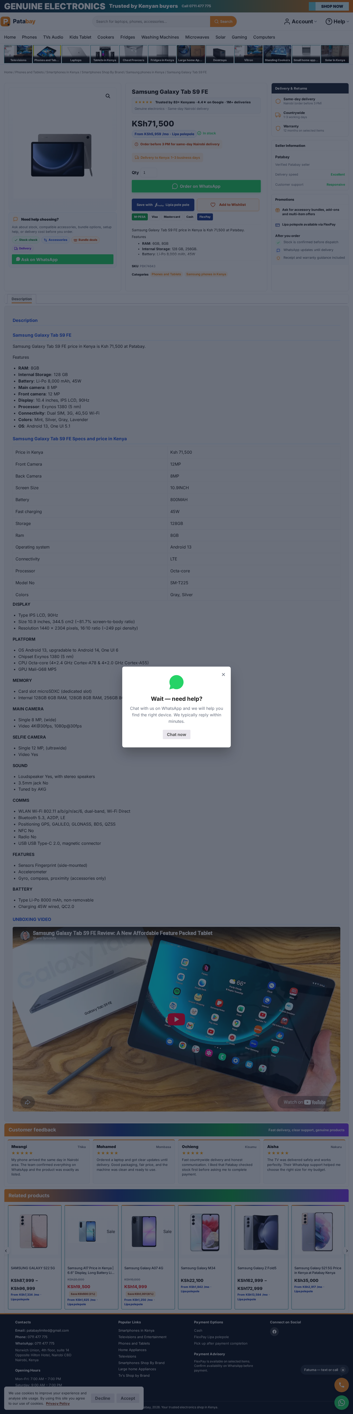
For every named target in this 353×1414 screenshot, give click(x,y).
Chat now (176, 734)
